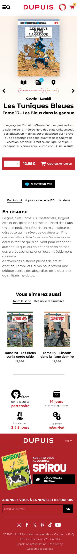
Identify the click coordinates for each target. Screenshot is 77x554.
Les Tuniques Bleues (38, 106)
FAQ (71, 534)
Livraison (64, 200)
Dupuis (39, 7)
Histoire (52, 90)
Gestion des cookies (40, 548)
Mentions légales (40, 534)
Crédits (55, 539)
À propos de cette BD (40, 200)
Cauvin (31, 99)
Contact (59, 534)
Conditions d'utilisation (32, 544)
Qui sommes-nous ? (33, 539)
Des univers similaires (49, 301)
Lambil (45, 99)
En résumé (14, 200)
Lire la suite (65, 146)
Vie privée (56, 544)
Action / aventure (31, 90)
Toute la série (22, 301)
